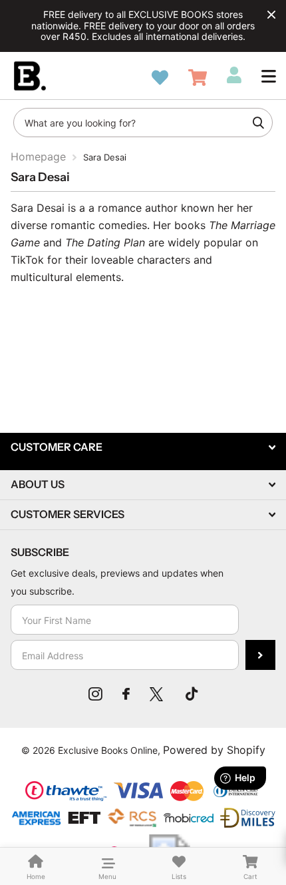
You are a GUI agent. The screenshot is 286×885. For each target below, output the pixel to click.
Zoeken (258, 122)
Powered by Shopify (214, 749)
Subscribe (260, 655)
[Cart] (197, 77)
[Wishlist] (160, 77)
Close (271, 14)
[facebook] (126, 694)
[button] (268, 76)
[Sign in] (234, 75)
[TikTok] (192, 694)
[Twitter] (158, 694)
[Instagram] (95, 694)
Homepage (38, 156)
